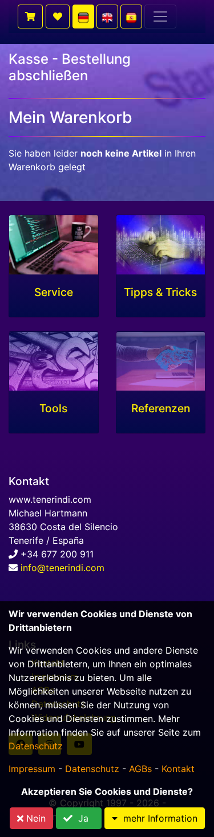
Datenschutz (36, 746)
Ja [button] (83, 818)
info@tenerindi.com (62, 567)
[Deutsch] (83, 16)
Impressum (32, 768)
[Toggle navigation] (160, 16)
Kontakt (178, 768)
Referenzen (160, 408)
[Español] (131, 16)
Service (53, 292)
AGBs (140, 768)
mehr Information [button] (157, 818)
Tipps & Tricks (160, 292)
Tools (53, 408)
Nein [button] (34, 818)
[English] (107, 16)
